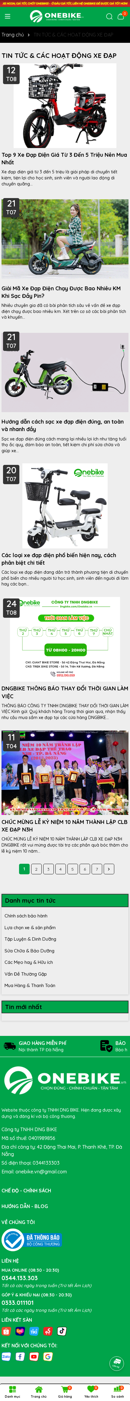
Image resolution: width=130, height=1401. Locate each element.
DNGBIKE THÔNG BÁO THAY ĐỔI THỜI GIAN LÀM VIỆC (65, 692)
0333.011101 (18, 1302)
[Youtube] (34, 1356)
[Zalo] (6, 1356)
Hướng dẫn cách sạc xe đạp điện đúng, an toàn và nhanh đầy (63, 425)
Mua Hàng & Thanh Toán (30, 985)
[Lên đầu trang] (117, 1347)
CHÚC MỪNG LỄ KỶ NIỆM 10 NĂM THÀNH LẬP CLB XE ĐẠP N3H (65, 826)
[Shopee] (6, 1330)
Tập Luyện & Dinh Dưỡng (30, 939)
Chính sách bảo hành (26, 916)
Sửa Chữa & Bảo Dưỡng (29, 951)
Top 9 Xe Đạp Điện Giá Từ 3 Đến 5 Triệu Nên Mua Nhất (64, 158)
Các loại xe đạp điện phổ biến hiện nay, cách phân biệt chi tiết (59, 559)
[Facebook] (20, 1356)
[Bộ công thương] (32, 1239)
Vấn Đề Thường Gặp (26, 974)
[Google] (48, 1356)
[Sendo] (48, 1330)
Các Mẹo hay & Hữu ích (29, 962)
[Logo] (56, 16)
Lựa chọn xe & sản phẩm (30, 927)
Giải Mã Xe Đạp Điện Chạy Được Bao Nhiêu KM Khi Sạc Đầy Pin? (61, 292)
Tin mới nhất (23, 1007)
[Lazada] (20, 1330)
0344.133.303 (20, 1278)
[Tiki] (34, 1330)
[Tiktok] (62, 1330)
